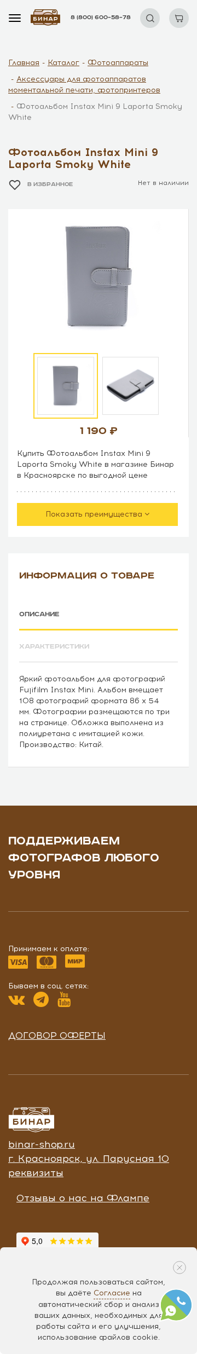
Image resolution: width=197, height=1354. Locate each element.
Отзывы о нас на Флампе (82, 1198)
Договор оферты (57, 1035)
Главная (23, 62)
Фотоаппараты (118, 62)
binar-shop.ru (41, 1144)
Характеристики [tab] (54, 647)
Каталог (63, 62)
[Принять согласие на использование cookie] (179, 1267)
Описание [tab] (39, 614)
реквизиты (35, 1173)
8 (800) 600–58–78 (101, 17)
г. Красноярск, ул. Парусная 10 (88, 1159)
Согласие (112, 1293)
